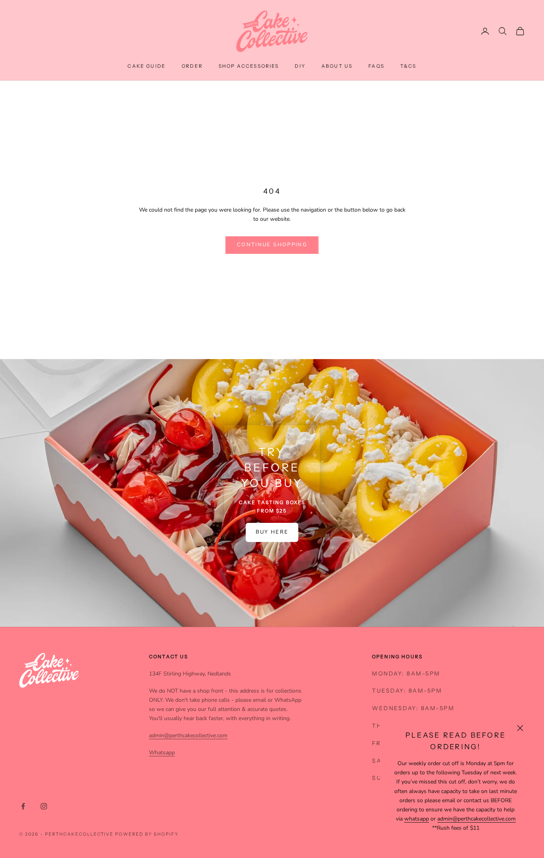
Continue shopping (272, 244)
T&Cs (408, 66)
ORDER (192, 66)
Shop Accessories (249, 66)
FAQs (376, 66)
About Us (336, 66)
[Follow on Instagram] (44, 806)
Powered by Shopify (146, 834)
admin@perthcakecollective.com (476, 819)
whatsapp (416, 819)
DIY (300, 66)
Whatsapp (162, 752)
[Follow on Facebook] (23, 806)
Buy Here (272, 532)
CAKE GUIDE (146, 66)
